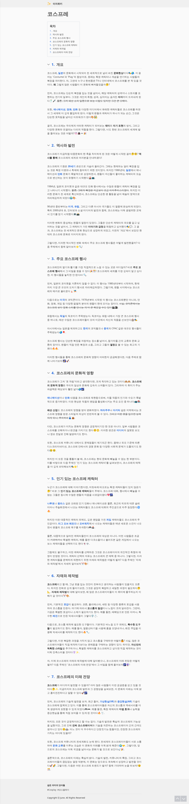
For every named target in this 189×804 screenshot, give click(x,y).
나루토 (50, 503)
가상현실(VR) (107, 701)
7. (53, 676)
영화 (69, 109)
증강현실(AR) (124, 701)
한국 (85, 328)
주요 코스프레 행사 (60, 38)
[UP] (177, 799)
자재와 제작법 (58, 48)
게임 (108, 519)
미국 (70, 206)
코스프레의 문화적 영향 (62, 41)
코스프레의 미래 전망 (61, 52)
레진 (55, 615)
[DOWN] (184, 799)
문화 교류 (58, 745)
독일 (62, 316)
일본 (60, 73)
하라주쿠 (105, 410)
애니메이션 (59, 109)
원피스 (61, 503)
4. (53, 373)
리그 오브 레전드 (67, 523)
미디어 (120, 430)
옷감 (66, 604)
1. (53, 64)
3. (53, 258)
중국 (106, 328)
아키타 (116, 410)
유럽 (76, 206)
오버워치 (84, 523)
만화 (75, 109)
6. (53, 575)
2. (53, 145)
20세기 (72, 166)
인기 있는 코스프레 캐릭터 (63, 45)
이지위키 (57, 3)
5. (53, 478)
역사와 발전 (57, 34)
